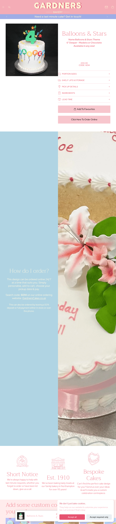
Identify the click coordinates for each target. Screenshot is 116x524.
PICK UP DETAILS (70, 86)
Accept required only (99, 517)
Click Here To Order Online (84, 119)
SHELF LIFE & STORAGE (73, 80)
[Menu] (3, 7)
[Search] (9, 7)
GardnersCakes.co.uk (34, 298)
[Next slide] (107, 16)
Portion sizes (69, 74)
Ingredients (68, 93)
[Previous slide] (7, 16)
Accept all (72, 517)
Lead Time (67, 99)
